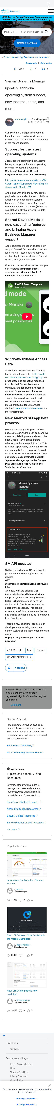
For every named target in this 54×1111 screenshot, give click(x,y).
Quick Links (12, 1043)
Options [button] (46, 118)
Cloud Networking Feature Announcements (26, 57)
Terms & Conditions (19, 1072)
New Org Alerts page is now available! (22, 992)
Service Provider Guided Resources (25, 822)
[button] (9, 668)
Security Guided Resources (21, 816)
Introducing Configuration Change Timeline (25, 882)
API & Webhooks (14, 650)
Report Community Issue (21, 1064)
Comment (16, 705)
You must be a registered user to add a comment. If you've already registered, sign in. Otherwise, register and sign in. (26, 695)
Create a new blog (27, 43)
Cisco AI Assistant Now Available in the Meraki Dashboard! (26, 937)
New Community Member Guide (24, 752)
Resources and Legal (17, 1058)
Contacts (14, 1049)
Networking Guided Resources (22, 809)
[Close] (49, 1085)
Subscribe (46, 63)
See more (12, 829)
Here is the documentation (29, 408)
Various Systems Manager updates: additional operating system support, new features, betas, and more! (25, 95)
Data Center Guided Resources (23, 802)
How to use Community (19, 745)
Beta (29, 650)
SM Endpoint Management (19, 657)
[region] (27, 1096)
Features (40, 650)
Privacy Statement (25, 1098)
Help (12, 1068)
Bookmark (31, 63)
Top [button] (4, 1035)
